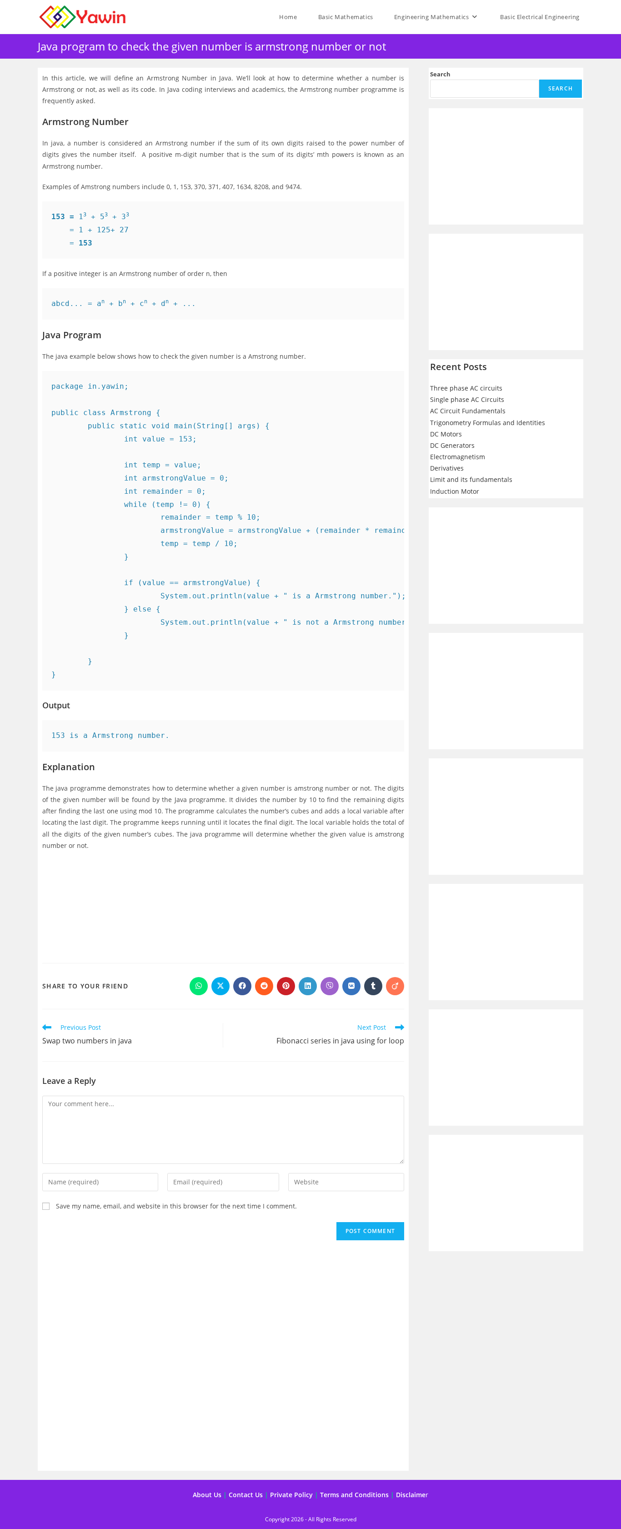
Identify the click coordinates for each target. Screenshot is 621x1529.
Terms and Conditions (354, 1494)
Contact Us (246, 1494)
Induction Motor (454, 491)
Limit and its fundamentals (471, 479)
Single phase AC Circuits (467, 399)
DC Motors (446, 434)
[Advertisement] (223, 904)
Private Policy (291, 1494)
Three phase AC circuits (466, 388)
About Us (207, 1494)
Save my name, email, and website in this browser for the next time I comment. (176, 1206)
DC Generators (452, 445)
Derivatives (447, 468)
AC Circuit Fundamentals (468, 410)
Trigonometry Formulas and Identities (487, 422)
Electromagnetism (457, 456)
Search (440, 74)
